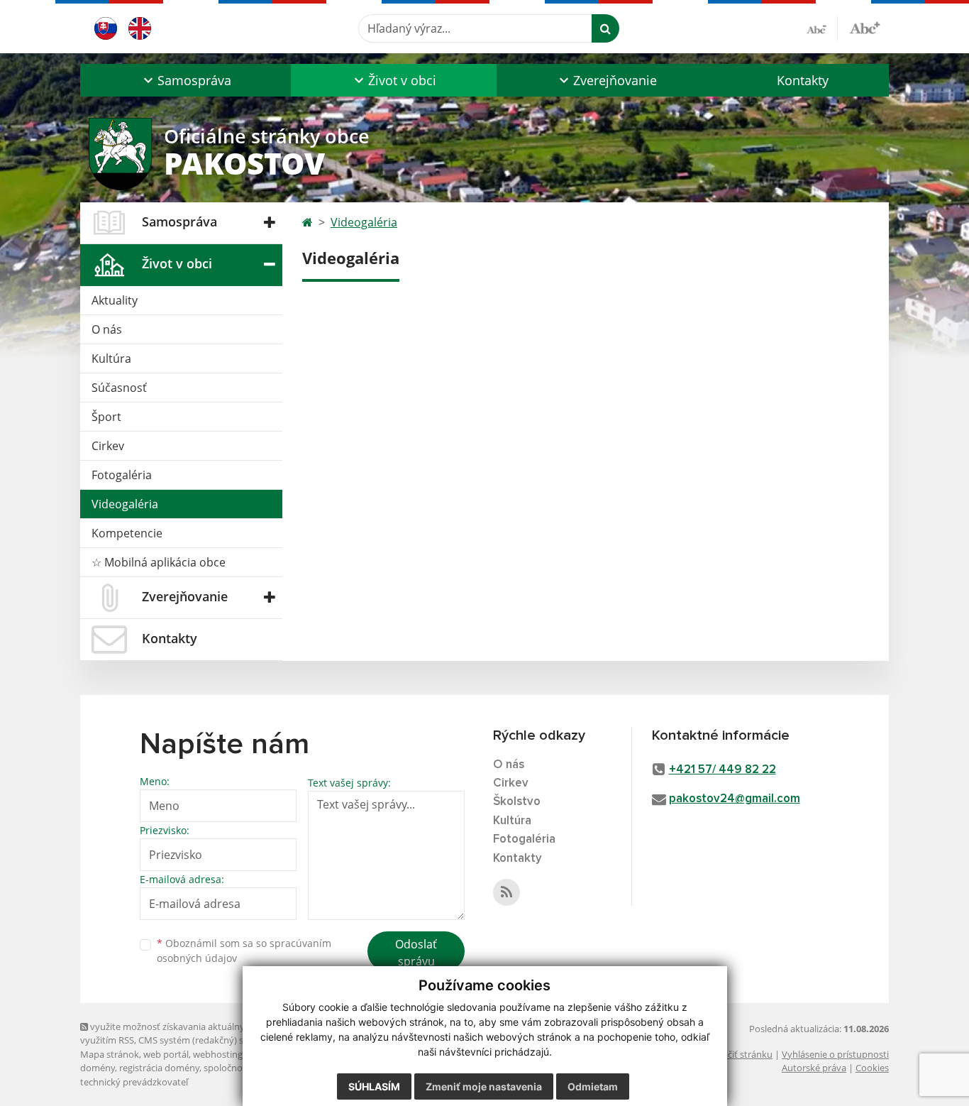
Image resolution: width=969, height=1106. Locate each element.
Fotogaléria (122, 475)
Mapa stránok (109, 1054)
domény (97, 1067)
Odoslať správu (416, 952)
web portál (166, 1054)
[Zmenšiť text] (822, 28)
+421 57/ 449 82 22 (722, 770)
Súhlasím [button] (374, 1086)
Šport (106, 417)
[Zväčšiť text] (864, 26)
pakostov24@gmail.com (734, 799)
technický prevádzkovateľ (134, 1081)
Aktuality (115, 300)
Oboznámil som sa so (244, 950)
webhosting (218, 1054)
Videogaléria (125, 504)
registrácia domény (159, 1067)
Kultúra (111, 358)
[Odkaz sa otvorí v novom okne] (506, 892)
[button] (185, 80)
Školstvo (517, 802)
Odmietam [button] (592, 1086)
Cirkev (108, 446)
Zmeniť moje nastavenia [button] (484, 1086)
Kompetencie (127, 533)
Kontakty (803, 80)
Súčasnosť (119, 387)
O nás (107, 329)
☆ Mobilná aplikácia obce (159, 562)
